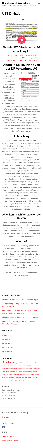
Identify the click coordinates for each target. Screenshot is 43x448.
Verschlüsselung (25, 377)
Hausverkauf (21, 371)
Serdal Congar (23, 60)
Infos (21, 55)
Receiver (20, 374)
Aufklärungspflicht (23, 363)
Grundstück (9, 371)
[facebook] (3, 427)
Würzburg (9, 380)
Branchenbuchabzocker (12, 58)
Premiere (15, 374)
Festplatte (29, 368)
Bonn (34, 55)
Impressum (6, 417)
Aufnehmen (32, 363)
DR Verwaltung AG (28, 58)
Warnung (7, 109)
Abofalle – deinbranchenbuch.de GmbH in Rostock (20, 317)
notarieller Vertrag (29, 371)
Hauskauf (14, 371)
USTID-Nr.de (33, 60)
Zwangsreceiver (24, 380)
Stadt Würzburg (8, 436)
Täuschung (11, 377)
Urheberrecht (7, 351)
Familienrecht (7, 339)
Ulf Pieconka (12, 55)
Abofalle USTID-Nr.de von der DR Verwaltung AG (20, 300)
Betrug (4, 365)
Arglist (16, 363)
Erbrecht (5, 335)
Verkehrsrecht (7, 347)
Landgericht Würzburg (10, 440)
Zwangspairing (16, 380)
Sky (7, 377)
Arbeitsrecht (7, 343)
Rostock (33, 374)
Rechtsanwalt (26, 374)
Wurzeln (4, 380)
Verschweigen (33, 377)
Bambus (37, 363)
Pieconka (10, 374)
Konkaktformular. (21, 275)
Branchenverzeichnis (27, 365)
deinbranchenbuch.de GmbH (9, 368)
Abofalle (29, 55)
